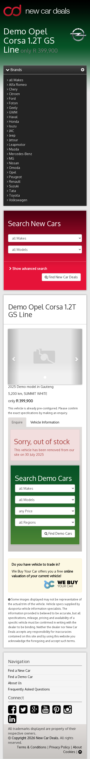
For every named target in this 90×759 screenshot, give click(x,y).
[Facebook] (12, 712)
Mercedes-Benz (20, 154)
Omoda (14, 168)
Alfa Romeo (18, 85)
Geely (13, 108)
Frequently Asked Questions (29, 689)
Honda (14, 121)
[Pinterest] (56, 712)
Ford (12, 98)
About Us (15, 683)
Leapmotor (17, 145)
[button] (13, 356)
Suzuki (14, 186)
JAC (11, 131)
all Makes (16, 80)
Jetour (13, 140)
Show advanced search (29, 268)
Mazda (14, 149)
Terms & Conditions (31, 747)
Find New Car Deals (63, 277)
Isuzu (13, 126)
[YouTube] (45, 712)
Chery (13, 89)
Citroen (14, 94)
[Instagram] (67, 712)
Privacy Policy (59, 747)
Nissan (14, 163)
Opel (12, 172)
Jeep (12, 135)
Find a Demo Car (20, 677)
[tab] (45, 70)
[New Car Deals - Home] (36, 19)
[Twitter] (23, 712)
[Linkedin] (12, 721)
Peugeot (15, 177)
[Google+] (34, 712)
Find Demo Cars (60, 533)
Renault (15, 181)
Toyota (14, 195)
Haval (13, 117)
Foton (13, 103)
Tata (12, 191)
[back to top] (80, 752)
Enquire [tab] (17, 422)
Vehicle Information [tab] (44, 422)
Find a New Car (19, 670)
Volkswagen (18, 200)
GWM (13, 112)
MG (11, 158)
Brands (15, 69)
